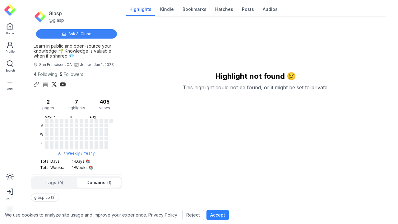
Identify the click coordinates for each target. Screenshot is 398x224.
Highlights (140, 9)
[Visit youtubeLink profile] (63, 84)
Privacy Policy (162, 214)
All (60, 153)
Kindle (167, 9)
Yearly (89, 153)
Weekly (73, 153)
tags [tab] (54, 182)
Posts (248, 9)
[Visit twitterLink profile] (54, 84)
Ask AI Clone (79, 33)
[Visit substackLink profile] (45, 84)
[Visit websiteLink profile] (36, 84)
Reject (193, 214)
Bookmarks (194, 9)
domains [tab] (98, 182)
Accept (217, 214)
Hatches (224, 9)
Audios (270, 9)
